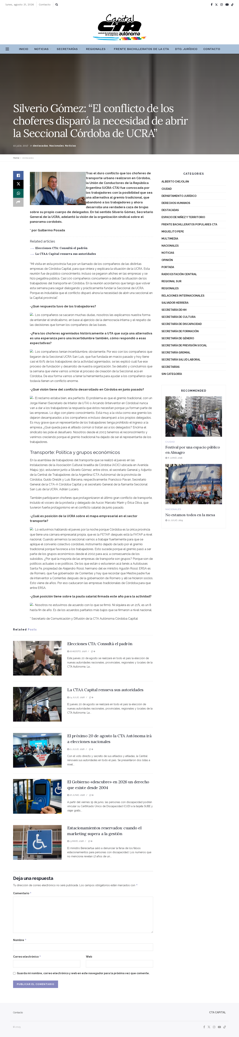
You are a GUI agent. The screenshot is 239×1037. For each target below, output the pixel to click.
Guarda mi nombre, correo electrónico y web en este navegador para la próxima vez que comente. (83, 973)
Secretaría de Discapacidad (182, 323)
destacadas (40, 145)
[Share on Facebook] (18, 175)
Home (16, 158)
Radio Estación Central (179, 274)
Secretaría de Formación (180, 331)
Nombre (20, 940)
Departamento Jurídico (179, 195)
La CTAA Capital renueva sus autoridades (65, 254)
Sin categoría (172, 373)
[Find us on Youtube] (227, 4)
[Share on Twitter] (18, 184)
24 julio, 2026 (77, 697)
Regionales (95, 49)
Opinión (167, 260)
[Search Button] (56, 4)
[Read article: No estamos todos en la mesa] (193, 484)
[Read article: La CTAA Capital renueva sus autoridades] (37, 704)
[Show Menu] (7, 49)
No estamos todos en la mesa (190, 514)
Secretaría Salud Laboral (181, 359)
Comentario (22, 893)
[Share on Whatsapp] (18, 193)
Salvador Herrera (175, 302)
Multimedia (170, 238)
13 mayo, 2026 (76, 841)
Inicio (23, 49)
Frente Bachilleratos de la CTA (141, 49)
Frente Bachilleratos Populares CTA (189, 224)
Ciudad (167, 188)
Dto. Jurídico (186, 49)
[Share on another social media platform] (18, 202)
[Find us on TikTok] (232, 4)
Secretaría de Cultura (178, 316)
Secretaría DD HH (174, 309)
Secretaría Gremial (176, 352)
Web (89, 956)
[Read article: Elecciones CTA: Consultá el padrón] (37, 658)
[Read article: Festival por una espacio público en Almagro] (193, 416)
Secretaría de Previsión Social (184, 345)
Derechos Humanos (176, 203)
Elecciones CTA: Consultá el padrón (61, 248)
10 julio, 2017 (20, 145)
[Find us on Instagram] (221, 4)
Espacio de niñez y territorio (183, 217)
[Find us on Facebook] (211, 4)
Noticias (41, 49)
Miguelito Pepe (173, 231)
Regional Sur (171, 281)
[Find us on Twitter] (216, 4)
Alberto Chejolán (175, 181)
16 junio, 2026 (77, 795)
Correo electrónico (27, 956)
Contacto (45, 4)
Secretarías (67, 49)
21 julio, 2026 (76, 749)
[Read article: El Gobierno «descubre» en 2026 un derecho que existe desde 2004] (37, 796)
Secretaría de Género (178, 338)
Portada (168, 267)
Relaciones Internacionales (183, 295)
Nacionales (56, 145)
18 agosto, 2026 (78, 651)
